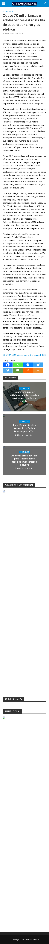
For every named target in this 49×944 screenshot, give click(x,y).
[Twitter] (8, 370)
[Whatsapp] (18, 364)
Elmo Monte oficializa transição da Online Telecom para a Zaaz (24, 428)
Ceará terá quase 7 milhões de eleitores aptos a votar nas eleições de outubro (24, 396)
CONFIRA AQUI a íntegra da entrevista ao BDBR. (24, 355)
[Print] (28, 370)
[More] (38, 370)
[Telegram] (38, 364)
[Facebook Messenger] (28, 364)
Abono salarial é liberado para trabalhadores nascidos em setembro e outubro (24, 460)
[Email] (18, 370)
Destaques (8, 11)
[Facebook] (8, 364)
